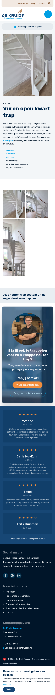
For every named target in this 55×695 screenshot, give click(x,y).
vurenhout (10, 150)
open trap (10, 157)
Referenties (23, 3)
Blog (33, 3)
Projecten (10, 592)
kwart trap (10, 154)
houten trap (18, 294)
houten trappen (32, 562)
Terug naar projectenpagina (27, 393)
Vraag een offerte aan (27, 385)
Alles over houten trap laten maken (22, 608)
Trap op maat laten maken (18, 604)
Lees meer (7, 684)
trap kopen (8, 140)
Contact (41, 3)
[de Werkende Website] (4, 659)
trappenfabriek (10, 562)
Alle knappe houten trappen (30, 26)
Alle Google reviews (19, 539)
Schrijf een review (37, 539)
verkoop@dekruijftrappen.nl (18, 648)
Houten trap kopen (15, 600)
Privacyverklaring (10, 663)
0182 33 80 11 (11, 644)
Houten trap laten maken (18, 596)
